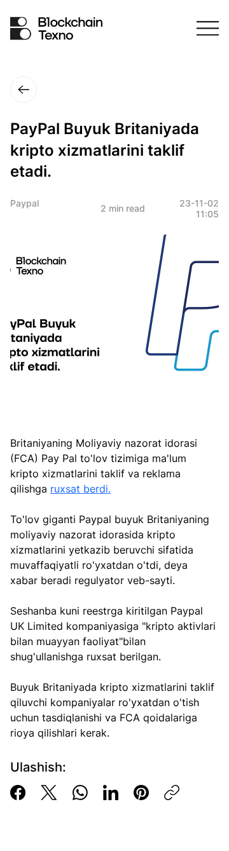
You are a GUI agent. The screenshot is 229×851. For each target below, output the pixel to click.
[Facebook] (17, 792)
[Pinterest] (141, 792)
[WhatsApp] (80, 792)
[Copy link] (171, 792)
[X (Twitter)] (49, 792)
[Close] (23, 89)
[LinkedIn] (110, 792)
